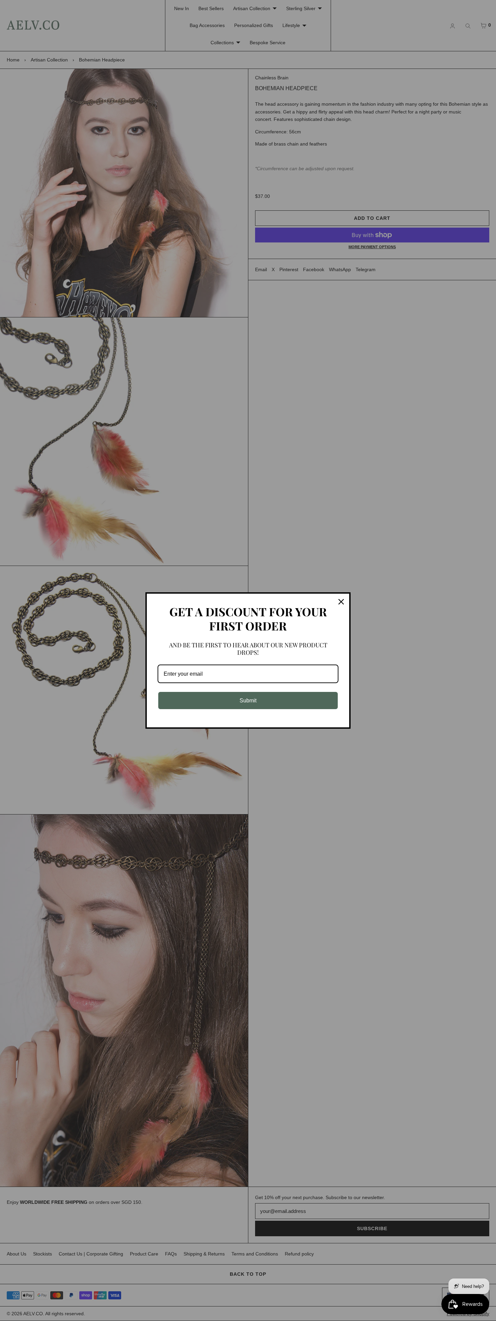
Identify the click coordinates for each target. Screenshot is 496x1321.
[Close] (341, 602)
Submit (248, 700)
